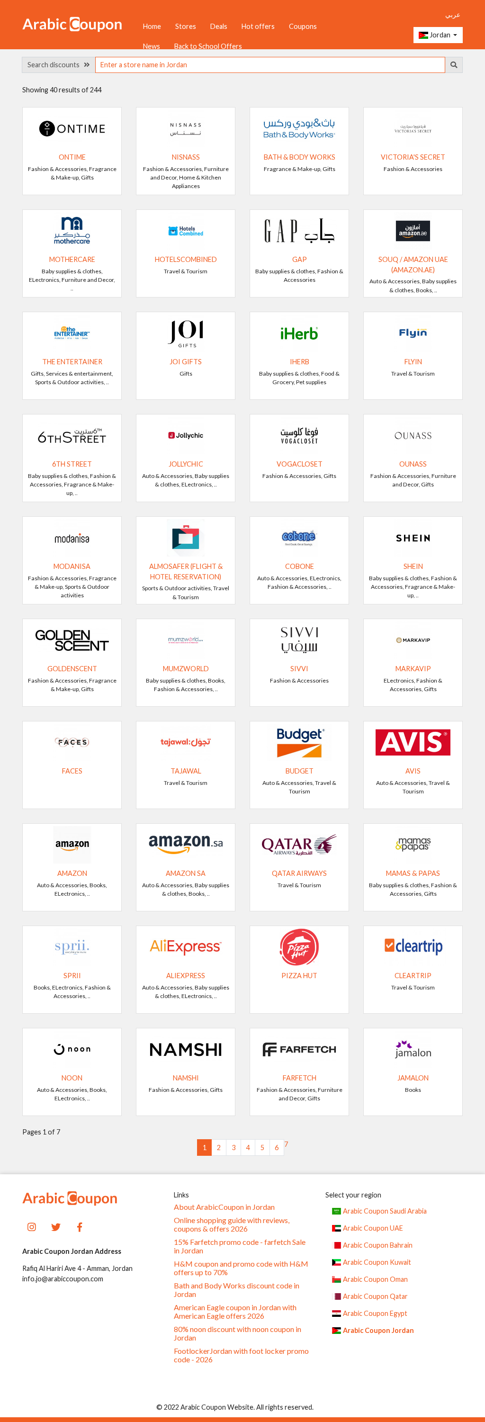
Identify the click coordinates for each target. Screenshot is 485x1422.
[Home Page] (72, 23)
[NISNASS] (185, 128)
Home (152, 26)
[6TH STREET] (72, 435)
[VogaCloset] (299, 435)
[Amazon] (72, 844)
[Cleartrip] (413, 946)
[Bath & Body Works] (299, 128)
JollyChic (186, 464)
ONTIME (72, 157)
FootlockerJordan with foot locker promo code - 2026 (241, 1355)
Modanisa (72, 566)
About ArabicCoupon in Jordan (224, 1207)
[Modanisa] (72, 537)
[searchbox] (270, 65)
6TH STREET (72, 464)
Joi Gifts (186, 362)
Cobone (299, 566)
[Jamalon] (413, 1048)
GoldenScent (72, 669)
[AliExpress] (185, 946)
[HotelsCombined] (185, 230)
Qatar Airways (299, 873)
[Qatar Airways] (299, 844)
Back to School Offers (208, 46)
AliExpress (185, 976)
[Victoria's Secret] (413, 128)
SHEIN (413, 566)
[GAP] (299, 230)
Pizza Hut (299, 976)
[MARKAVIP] (413, 639)
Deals (218, 26)
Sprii (72, 976)
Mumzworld (186, 669)
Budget (300, 771)
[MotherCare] (72, 230)
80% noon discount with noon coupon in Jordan (237, 1333)
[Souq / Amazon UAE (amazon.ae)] (413, 230)
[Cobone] (299, 537)
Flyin (413, 362)
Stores (185, 26)
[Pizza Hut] (299, 946)
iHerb (299, 362)
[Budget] (299, 742)
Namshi (186, 1078)
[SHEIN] (413, 537)
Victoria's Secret (413, 157)
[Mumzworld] (185, 639)
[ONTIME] (72, 128)
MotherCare (72, 259)
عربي (452, 14)
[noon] (72, 1048)
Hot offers (258, 26)
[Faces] (72, 742)
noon (72, 1078)
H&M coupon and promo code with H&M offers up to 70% (241, 1268)
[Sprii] (72, 946)
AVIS (413, 771)
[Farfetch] (299, 1048)
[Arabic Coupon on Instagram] (31, 1226)
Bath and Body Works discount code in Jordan (236, 1289)
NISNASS (186, 157)
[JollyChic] (185, 435)
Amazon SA (186, 873)
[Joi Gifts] (185, 332)
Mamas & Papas (413, 873)
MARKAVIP (413, 669)
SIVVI (299, 669)
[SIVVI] (299, 639)
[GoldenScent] (72, 639)
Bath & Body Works (299, 157)
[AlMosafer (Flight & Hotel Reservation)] (185, 537)
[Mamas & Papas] (413, 844)
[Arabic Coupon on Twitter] (55, 1226)
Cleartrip (413, 976)
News (151, 46)
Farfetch (299, 1078)
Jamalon (413, 1078)
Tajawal (186, 771)
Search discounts (55, 65)
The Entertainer (72, 362)
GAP (299, 259)
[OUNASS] (413, 435)
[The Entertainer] (72, 332)
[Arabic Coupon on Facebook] (79, 1226)
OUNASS (413, 464)
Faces (72, 771)
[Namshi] (185, 1048)
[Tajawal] (185, 742)
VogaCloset (300, 464)
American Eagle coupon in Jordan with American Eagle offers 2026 (235, 1311)
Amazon (72, 873)
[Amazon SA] (185, 844)
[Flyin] (413, 332)
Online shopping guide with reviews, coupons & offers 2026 (231, 1224)
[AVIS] (413, 742)
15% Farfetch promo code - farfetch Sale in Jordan (239, 1246)
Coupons (303, 26)
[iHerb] (299, 332)
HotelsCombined (186, 259)
